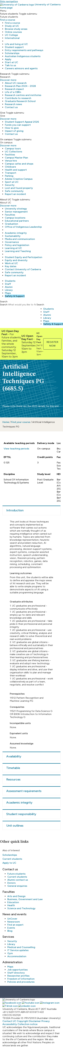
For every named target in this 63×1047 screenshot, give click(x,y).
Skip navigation (9, 1)
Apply (8, 59)
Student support (14, 47)
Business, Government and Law (25, 899)
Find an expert (15, 924)
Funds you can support (18, 124)
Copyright (22, 1021)
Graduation (11, 223)
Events (11, 927)
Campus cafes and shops (19, 163)
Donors (11, 882)
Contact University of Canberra (23, 269)
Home (5, 422)
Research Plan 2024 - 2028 (20, 86)
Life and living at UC (16, 44)
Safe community (14, 191)
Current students (12, 858)
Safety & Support (15, 296)
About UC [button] (5, 199)
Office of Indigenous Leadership (23, 226)
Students (10, 280)
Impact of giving (14, 130)
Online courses (13, 32)
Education (13, 902)
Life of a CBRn (13, 92)
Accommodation (16, 956)
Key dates (10, 266)
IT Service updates (18, 950)
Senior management (16, 211)
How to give (12, 127)
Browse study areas (16, 28)
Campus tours (13, 148)
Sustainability (12, 236)
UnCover (12, 918)
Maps (8, 293)
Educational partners (17, 220)
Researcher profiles (18, 975)
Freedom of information (21, 978)
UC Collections (13, 151)
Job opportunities (17, 969)
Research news (13, 104)
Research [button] (5, 73)
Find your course (20, 422)
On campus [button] (6, 139)
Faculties (10, 214)
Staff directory (16, 972)
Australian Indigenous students (23, 56)
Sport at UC (12, 181)
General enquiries (17, 885)
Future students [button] (9, 13)
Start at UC (11, 62)
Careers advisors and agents (21, 68)
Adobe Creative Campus (19, 178)
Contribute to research (18, 98)
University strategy (16, 208)
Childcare (10, 166)
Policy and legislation (17, 245)
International (12, 38)
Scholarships (12, 53)
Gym (10, 953)
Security (10, 185)
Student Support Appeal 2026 (22, 121)
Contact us (11, 107)
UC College (11, 35)
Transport (10, 172)
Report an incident (15, 194)
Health (11, 905)
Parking (9, 175)
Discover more (8, 79)
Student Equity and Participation (23, 257)
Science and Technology (21, 908)
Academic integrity (16, 232)
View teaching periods (16, 448)
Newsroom (13, 921)
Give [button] (2, 112)
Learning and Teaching (18, 251)
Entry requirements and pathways (24, 50)
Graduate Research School (20, 101)
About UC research (16, 83)
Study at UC (12, 25)
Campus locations (15, 217)
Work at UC (11, 263)
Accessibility (9, 1024)
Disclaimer (35, 1021)
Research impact (14, 89)
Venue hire (11, 160)
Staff (8, 283)
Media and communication (20, 239)
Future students (16, 873)
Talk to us (10, 65)
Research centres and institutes (23, 95)
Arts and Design (16, 896)
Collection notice (27, 1024)
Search (3, 304)
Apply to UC (9, 862)
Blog (9, 930)
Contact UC (9, 1021)
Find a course (7, 19)
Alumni (9, 287)
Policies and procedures (21, 981)
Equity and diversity (16, 260)
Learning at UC (13, 248)
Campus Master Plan (16, 157)
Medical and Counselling (21, 947)
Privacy (45, 1021)
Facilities (10, 154)
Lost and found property (19, 188)
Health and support (16, 169)
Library (9, 290)
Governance (12, 242)
